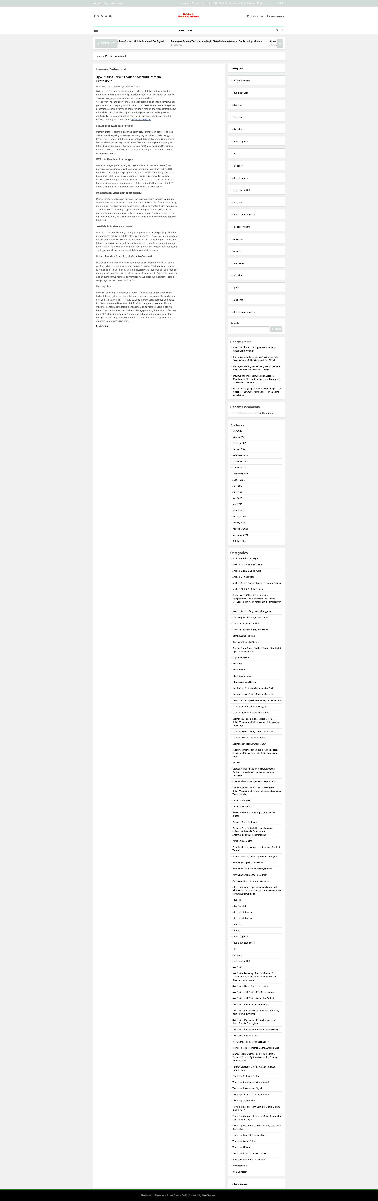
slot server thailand (141, 119)
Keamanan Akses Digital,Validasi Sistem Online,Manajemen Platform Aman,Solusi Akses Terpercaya (256, 722)
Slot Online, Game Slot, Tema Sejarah (250, 986)
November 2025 (240, 461)
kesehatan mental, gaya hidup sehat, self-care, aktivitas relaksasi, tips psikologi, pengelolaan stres (255, 753)
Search (234, 323)
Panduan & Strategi (241, 800)
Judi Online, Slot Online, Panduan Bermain (252, 694)
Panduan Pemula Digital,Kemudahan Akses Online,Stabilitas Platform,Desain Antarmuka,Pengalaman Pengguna (253, 831)
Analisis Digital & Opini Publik (246, 571)
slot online (237, 275)
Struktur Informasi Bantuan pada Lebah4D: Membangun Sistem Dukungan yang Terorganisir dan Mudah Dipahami (209, 3)
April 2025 (237, 504)
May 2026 (237, 431)
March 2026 (238, 437)
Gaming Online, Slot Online (245, 642)
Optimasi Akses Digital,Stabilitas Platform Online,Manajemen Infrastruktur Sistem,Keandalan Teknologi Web (256, 791)
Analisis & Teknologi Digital (246, 558)
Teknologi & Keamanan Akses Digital (250, 1082)
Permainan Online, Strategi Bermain (249, 875)
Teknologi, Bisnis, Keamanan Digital (250, 1135)
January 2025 (238, 522)
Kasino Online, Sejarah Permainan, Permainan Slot (257, 700)
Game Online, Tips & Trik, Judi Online (250, 629)
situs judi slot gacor (242, 912)
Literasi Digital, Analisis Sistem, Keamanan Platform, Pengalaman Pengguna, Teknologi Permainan (253, 772)
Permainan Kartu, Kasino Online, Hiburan (252, 868)
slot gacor (237, 117)
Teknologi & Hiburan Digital (245, 1076)
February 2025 (239, 516)
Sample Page (185, 30)
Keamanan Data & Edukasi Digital (248, 737)
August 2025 (238, 479)
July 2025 (237, 486)
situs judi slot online (242, 918)
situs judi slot (239, 906)
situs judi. (237, 924)
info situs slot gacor (242, 676)
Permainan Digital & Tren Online (247, 862)
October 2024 (239, 541)
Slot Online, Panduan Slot (244, 1035)
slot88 (235, 287)
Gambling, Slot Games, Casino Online (250, 617)
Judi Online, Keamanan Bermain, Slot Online (253, 688)
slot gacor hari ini (241, 80)
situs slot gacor (240, 92)
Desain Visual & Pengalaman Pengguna (251, 611)
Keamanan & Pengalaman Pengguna (250, 706)
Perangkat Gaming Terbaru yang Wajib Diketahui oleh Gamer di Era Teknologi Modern (165, 41)
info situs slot (239, 669)
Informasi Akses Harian (244, 682)
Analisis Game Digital (243, 577)
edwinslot (237, 129)
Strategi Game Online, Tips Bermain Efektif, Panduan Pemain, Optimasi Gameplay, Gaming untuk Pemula (254, 1057)
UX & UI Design (239, 1172)
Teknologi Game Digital (243, 1100)
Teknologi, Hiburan (241, 1147)
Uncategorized (239, 1165)
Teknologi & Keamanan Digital (247, 1088)
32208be (103, 86)
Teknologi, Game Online (244, 1141)
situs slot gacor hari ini (243, 214)
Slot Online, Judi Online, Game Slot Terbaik (253, 998)
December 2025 (240, 455)
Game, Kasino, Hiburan (243, 636)
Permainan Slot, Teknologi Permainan (250, 881)
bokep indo (237, 239)
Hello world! (268, 413)
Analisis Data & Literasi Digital (247, 564)
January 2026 (238, 449)
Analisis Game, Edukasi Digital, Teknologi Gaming (256, 583)
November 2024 (240, 535)
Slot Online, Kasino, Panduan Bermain (250, 1004)
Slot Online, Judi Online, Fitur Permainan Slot (254, 992)
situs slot (237, 105)
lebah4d (236, 762)
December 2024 (240, 529)
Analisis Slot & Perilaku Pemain (247, 589)
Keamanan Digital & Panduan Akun (249, 743)
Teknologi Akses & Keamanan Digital (250, 1094)
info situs (237, 663)
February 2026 (239, 443)
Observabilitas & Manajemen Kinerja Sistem (253, 781)
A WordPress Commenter (245, 413)
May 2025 (237, 498)
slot (234, 153)
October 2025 (239, 467)
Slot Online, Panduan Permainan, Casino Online (255, 1029)
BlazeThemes (208, 1195)
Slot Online (237, 967)
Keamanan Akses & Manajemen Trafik (251, 712)
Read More (101, 325)
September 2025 (240, 473)
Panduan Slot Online (242, 841)
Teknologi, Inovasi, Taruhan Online (249, 1153)
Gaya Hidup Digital (241, 657)
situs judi (236, 900)
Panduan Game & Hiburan (244, 822)
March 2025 (238, 510)
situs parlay (238, 263)
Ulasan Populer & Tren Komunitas (248, 1159)
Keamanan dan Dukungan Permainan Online (253, 731)
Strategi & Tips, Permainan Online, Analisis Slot (255, 1048)
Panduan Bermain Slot (243, 806)
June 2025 (237, 492)
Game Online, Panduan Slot (245, 623)
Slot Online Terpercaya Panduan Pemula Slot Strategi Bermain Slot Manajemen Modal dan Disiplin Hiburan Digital (254, 976)
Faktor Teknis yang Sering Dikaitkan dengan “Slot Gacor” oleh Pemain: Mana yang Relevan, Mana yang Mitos (257, 392)
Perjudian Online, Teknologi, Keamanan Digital (254, 856)
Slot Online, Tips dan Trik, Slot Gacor (250, 1041)
